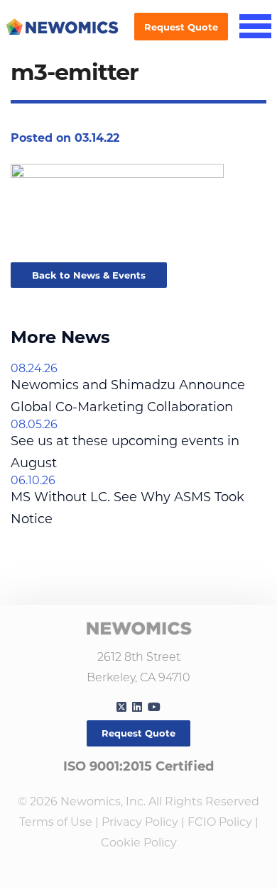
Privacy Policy (140, 822)
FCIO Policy (220, 822)
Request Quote (181, 27)
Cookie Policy (139, 842)
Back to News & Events (89, 275)
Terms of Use (55, 822)
